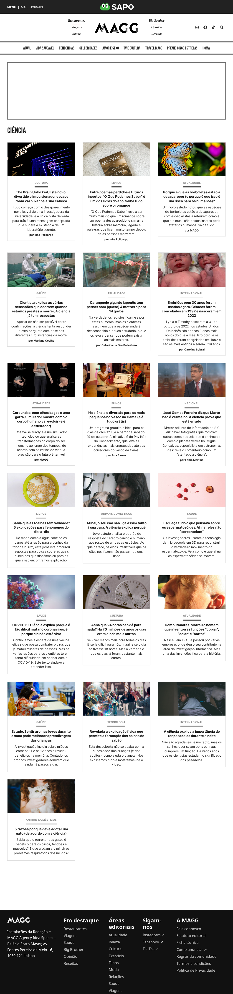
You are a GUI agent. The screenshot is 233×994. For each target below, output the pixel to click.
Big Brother (156, 20)
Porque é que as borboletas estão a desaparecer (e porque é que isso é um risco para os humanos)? (191, 196)
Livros (116, 182)
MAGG (194, 230)
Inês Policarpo (44, 234)
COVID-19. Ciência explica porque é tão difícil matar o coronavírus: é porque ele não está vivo (41, 629)
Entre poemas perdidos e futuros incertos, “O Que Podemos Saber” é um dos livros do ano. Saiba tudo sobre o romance (116, 199)
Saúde (76, 34)
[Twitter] (213, 27)
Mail (24, 7)
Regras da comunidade (196, 956)
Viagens (76, 27)
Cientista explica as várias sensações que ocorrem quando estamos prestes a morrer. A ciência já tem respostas (41, 309)
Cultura (41, 182)
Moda (114, 969)
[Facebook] (205, 27)
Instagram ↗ (154, 934)
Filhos (116, 403)
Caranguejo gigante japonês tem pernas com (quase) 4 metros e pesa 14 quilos (116, 307)
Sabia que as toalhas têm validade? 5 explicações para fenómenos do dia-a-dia (41, 527)
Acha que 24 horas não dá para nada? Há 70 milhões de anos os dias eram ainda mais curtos (116, 629)
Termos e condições (194, 963)
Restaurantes (76, 20)
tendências (66, 48)
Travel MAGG (153, 48)
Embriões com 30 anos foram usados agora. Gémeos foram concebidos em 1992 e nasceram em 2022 (192, 309)
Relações (116, 976)
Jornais (36, 7)
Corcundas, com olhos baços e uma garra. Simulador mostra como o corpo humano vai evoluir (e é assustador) (41, 419)
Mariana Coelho (44, 340)
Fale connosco (189, 928)
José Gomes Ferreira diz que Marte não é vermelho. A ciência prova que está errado (191, 417)
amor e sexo (110, 48)
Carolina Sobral (194, 349)
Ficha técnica (188, 942)
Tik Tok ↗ (151, 948)
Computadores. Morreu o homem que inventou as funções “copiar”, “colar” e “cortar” (192, 629)
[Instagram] (197, 27)
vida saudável (45, 48)
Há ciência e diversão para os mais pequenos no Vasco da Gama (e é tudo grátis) (116, 417)
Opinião (156, 27)
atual (27, 48)
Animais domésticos (116, 513)
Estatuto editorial (191, 935)
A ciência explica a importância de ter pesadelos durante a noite (192, 733)
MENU (11, 7)
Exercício (116, 955)
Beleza (114, 942)
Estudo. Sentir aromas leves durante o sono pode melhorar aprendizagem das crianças (41, 735)
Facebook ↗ (153, 942)
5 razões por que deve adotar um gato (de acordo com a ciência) (41, 831)
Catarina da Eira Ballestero (119, 345)
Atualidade (192, 182)
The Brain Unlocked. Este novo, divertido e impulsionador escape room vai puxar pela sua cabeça (41, 196)
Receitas (156, 34)
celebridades (88, 48)
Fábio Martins (194, 460)
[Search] (222, 27)
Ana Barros (119, 455)
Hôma (206, 48)
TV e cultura (132, 48)
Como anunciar (192, 949)
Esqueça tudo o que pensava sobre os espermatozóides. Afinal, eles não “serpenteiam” (191, 527)
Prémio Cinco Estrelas (182, 48)
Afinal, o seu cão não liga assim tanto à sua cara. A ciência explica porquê (116, 525)
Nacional (192, 403)
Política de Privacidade (196, 970)
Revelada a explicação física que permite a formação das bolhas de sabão (116, 735)
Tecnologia (116, 722)
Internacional (191, 293)
